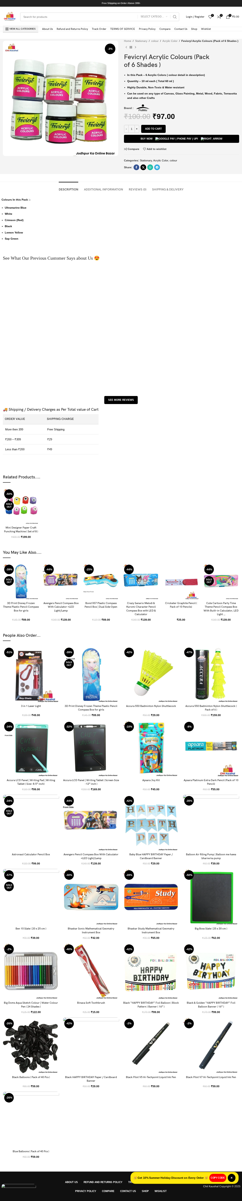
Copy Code (219, 1177)
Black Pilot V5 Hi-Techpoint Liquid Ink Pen (151, 1077)
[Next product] (135, 47)
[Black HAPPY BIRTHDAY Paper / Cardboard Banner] (91, 1045)
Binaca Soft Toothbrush (91, 1002)
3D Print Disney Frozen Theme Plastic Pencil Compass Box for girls (21, 607)
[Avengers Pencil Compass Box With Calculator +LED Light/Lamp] (61, 581)
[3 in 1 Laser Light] (31, 674)
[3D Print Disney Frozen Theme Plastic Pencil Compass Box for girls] (21, 581)
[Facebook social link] (136, 167)
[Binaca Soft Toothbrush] (91, 971)
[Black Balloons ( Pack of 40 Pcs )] (31, 1045)
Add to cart (153, 128)
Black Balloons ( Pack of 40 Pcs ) (31, 1077)
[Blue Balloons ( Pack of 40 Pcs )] (31, 1120)
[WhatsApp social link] (150, 167)
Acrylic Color (170, 40)
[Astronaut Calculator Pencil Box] (31, 823)
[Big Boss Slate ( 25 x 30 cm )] (211, 897)
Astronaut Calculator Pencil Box (31, 854)
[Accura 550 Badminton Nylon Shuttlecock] (151, 674)
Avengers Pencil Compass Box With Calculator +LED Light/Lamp (61, 607)
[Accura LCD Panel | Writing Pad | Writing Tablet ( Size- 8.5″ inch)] (31, 748)
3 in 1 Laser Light (31, 706)
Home (127, 40)
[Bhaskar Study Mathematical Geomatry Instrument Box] (151, 897)
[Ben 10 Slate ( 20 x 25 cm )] (31, 897)
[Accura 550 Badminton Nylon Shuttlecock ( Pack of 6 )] (211, 674)
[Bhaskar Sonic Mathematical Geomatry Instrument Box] (91, 897)
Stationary (141, 40)
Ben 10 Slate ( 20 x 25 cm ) (30, 928)
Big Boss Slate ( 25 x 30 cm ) (211, 928)
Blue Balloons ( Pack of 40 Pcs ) (31, 1151)
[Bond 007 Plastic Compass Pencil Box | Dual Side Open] (101, 581)
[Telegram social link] (157, 167)
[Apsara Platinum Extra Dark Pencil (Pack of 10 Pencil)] (211, 748)
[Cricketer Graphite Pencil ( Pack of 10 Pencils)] (181, 581)
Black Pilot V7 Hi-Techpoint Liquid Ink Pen (211, 1077)
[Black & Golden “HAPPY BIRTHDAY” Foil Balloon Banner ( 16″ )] (211, 971)
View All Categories (22, 29)
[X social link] (143, 167)
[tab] (68, 188)
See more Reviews (121, 399)
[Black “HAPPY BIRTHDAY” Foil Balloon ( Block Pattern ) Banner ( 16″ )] (151, 971)
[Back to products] (131, 47)
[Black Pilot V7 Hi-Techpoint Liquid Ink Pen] (211, 1045)
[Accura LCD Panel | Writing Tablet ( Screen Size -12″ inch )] (91, 748)
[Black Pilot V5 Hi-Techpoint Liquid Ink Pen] (151, 1045)
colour (155, 40)
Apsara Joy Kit (151, 780)
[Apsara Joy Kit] (151, 748)
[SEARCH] (174, 16)
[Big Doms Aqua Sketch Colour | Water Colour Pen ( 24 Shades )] (31, 971)
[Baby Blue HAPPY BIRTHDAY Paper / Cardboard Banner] (151, 823)
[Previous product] (126, 47)
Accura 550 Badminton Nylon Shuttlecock (151, 706)
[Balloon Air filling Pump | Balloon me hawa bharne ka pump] (211, 823)
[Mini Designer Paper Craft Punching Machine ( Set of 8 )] (21, 506)
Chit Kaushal (210, 1186)
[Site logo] (9, 16)
